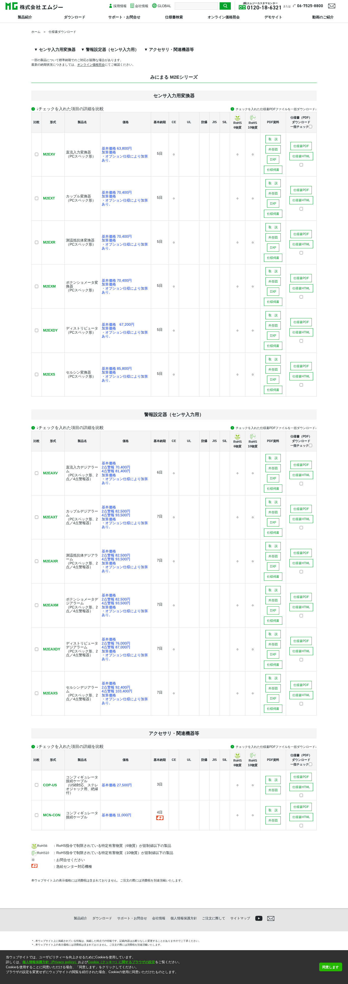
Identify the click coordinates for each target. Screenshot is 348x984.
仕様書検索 (174, 17)
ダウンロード (74, 17)
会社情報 (141, 6)
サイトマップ (240, 918)
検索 (225, 6)
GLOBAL (164, 6)
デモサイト (273, 17)
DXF (273, 159)
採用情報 (120, 6)
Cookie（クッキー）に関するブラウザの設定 (121, 962)
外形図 (273, 149)
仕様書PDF (301, 146)
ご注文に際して (213, 918)
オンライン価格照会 (224, 17)
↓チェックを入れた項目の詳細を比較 (70, 109)
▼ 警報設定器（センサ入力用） (110, 49)
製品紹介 (25, 17)
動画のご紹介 (323, 17)
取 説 (273, 139)
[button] (6, 978)
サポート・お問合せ (124, 17)
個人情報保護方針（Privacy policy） (50, 962)
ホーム (36, 32)
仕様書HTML (301, 156)
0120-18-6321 (264, 8)
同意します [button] (330, 967)
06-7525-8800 (310, 6)
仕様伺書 (273, 170)
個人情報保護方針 (183, 918)
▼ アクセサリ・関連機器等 (169, 49)
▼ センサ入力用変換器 (55, 49)
